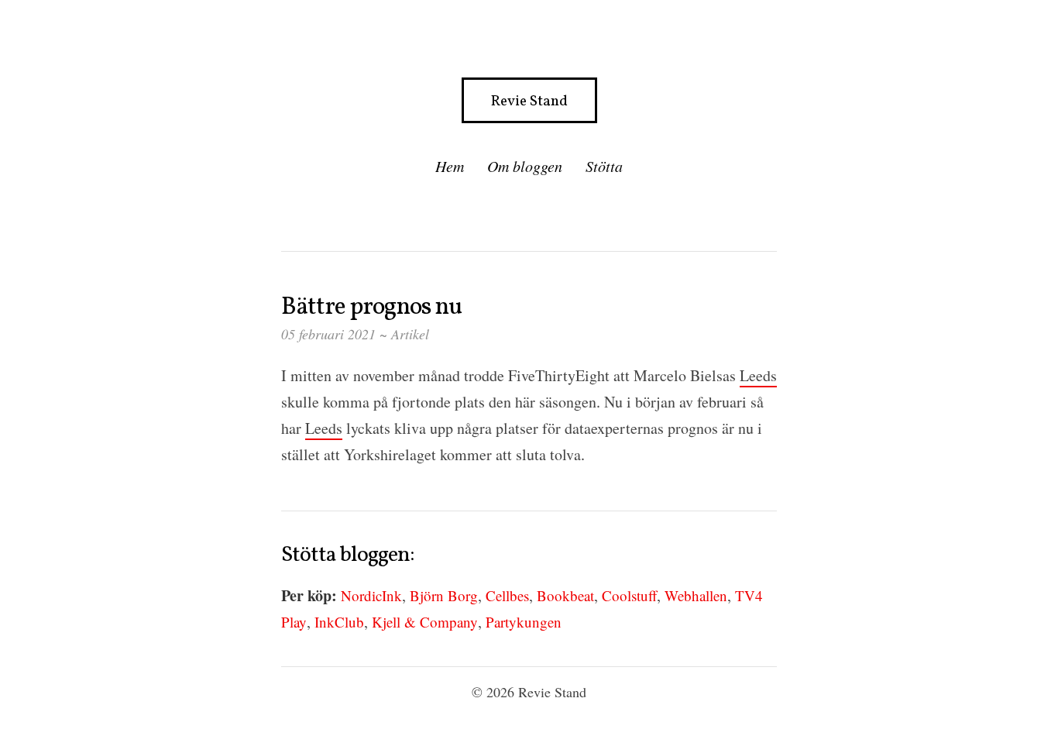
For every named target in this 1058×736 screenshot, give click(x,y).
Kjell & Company (425, 621)
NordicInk (371, 595)
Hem (449, 166)
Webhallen (696, 595)
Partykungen (524, 621)
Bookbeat (565, 595)
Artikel (410, 334)
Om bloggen (524, 166)
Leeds (758, 375)
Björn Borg (444, 595)
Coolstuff (629, 595)
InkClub (339, 621)
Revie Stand (529, 101)
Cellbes (507, 595)
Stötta (604, 166)
